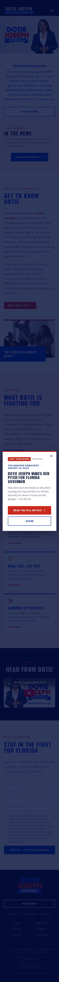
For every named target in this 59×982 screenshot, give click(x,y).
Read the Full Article (27, 510)
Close (30, 521)
